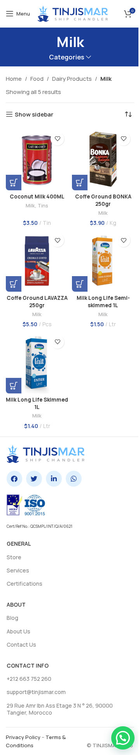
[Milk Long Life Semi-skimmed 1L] (103, 261)
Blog (12, 617)
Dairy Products (72, 79)
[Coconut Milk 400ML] (37, 159)
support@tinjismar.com (36, 692)
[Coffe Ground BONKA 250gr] (103, 159)
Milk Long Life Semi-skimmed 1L (103, 301)
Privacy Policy (23, 737)
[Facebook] (15, 479)
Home (14, 79)
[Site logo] (73, 13)
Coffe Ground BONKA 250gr (103, 200)
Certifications (24, 583)
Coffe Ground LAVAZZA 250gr (37, 301)
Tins (43, 205)
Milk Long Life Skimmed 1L (37, 403)
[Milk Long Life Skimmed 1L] (37, 362)
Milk (30, 205)
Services (18, 570)
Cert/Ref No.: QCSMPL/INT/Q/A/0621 (39, 526)
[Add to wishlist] (57, 139)
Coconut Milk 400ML (37, 196)
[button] (13, 182)
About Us (18, 631)
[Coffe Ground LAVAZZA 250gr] (37, 261)
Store (14, 557)
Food (37, 79)
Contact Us (21, 644)
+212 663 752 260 (29, 678)
